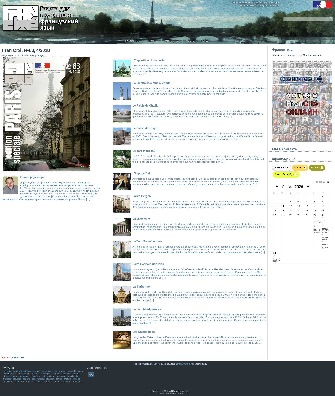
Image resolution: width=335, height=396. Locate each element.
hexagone (24, 376)
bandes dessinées (22, 371)
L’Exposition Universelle (148, 60)
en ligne (172, 40)
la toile (71, 376)
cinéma (81, 371)
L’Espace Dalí (141, 173)
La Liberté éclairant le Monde (151, 82)
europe (76, 374)
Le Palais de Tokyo (144, 128)
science (39, 381)
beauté (36, 371)
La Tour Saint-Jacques (147, 241)
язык (190, 40)
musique (8, 381)
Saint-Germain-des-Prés (148, 263)
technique (67, 381)
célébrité (72, 371)
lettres (59, 379)
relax (205, 40)
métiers (68, 379)
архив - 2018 (18, 357)
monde (76, 379)
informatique (49, 376)
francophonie (10, 376)
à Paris (7, 371)
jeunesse (61, 376)
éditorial (68, 374)
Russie (29, 381)
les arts (27, 379)
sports (57, 381)
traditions (77, 381)
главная (132, 40)
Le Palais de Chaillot (145, 105)
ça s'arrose (60, 371)
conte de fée (10, 374)
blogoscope (47, 371)
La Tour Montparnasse (147, 309)
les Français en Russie (43, 379)
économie (57, 374)
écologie (45, 374)
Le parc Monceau (143, 150)
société (48, 381)
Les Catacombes (143, 331)
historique (36, 376)
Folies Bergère (142, 196)
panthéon (19, 381)
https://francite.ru (185, 364)
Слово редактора (32, 177)
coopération (24, 374)
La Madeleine (141, 218)
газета (152, 40)
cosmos (36, 374)
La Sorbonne (141, 286)
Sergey (41, 55)
